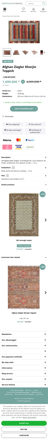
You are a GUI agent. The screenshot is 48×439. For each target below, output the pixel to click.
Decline (23, 429)
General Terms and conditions (24, 394)
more (35, 163)
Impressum (39, 394)
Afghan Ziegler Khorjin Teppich (24, 313)
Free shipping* (14, 124)
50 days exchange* (13, 130)
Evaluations (6, 167)
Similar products (7, 185)
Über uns (28, 390)
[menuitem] (43, 10)
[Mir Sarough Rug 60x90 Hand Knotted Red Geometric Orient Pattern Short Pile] (24, 215)
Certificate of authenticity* (35, 131)
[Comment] (24, 74)
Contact (35, 390)
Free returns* (35, 124)
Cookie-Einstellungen (17, 390)
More (22, 179)
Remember (9, 116)
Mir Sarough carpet (24, 240)
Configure (24, 435)
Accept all (24, 423)
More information (29, 417)
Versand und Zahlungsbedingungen (18, 392)
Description (5, 157)
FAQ (4, 175)
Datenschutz (9, 394)
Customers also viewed (10, 257)
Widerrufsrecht (36, 392)
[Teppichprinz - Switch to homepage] (12, 3)
